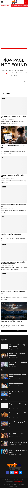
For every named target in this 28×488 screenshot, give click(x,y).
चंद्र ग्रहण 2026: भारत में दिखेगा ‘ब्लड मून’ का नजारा (13, 321)
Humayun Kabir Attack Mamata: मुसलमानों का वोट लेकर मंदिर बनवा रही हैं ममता (13, 263)
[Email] (20, 472)
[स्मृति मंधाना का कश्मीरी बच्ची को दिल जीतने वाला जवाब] (4, 376)
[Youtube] (16, 472)
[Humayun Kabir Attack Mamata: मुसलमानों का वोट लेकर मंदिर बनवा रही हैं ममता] (14, 252)
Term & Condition (12, 484)
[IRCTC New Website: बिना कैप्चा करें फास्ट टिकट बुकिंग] (14, 135)
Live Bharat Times (18, 481)
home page (4, 73)
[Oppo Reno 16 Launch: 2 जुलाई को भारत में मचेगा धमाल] (14, 165)
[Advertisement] (14, 24)
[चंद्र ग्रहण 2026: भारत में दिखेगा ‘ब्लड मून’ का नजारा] (14, 311)
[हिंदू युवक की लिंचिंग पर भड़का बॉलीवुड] (4, 435)
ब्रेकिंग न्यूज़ (3, 127)
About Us (16, 486)
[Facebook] (7, 472)
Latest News (5, 93)
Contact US (5, 484)
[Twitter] (12, 472)
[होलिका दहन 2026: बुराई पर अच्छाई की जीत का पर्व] (4, 414)
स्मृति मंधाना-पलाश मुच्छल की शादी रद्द (16, 383)
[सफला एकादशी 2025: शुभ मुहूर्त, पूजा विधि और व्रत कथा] (4, 423)
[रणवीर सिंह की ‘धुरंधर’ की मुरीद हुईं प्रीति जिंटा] (4, 443)
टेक (2, 157)
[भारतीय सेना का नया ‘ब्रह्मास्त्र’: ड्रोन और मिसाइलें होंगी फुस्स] (14, 194)
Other (3, 98)
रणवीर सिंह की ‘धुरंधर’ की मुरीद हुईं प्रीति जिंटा (18, 442)
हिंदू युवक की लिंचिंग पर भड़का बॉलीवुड (16, 434)
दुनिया (3, 216)
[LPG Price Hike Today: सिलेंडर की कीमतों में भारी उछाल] (14, 281)
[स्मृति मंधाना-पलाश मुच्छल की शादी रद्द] (4, 385)
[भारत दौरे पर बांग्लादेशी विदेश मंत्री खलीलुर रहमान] (14, 224)
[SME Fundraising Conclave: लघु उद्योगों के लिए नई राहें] (14, 106)
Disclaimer (11, 486)
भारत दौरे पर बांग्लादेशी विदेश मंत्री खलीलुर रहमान (12, 234)
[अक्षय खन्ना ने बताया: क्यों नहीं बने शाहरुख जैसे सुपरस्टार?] (4, 451)
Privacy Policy (21, 484)
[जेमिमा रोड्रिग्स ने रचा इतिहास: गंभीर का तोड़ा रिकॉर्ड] (4, 393)
